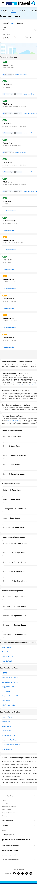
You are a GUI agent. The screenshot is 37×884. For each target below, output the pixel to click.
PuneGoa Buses (11, 465)
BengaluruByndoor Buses (15, 597)
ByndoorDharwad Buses (14, 562)
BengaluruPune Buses (14, 527)
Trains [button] (24, 11)
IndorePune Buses (12, 490)
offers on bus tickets (13, 420)
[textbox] (19, 29)
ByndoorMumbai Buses (14, 553)
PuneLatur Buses (12, 446)
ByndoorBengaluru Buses (15, 543)
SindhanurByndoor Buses (15, 634)
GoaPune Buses (11, 518)
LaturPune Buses (12, 499)
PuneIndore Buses (12, 437)
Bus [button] (15, 11)
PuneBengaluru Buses (14, 474)
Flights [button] (5, 11)
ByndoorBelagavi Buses (14, 572)
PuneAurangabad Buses (14, 455)
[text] (4, 11)
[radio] (8, 23)
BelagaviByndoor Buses (14, 625)
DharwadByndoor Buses (14, 616)
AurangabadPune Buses (14, 509)
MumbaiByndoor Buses (14, 606)
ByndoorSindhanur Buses (15, 581)
